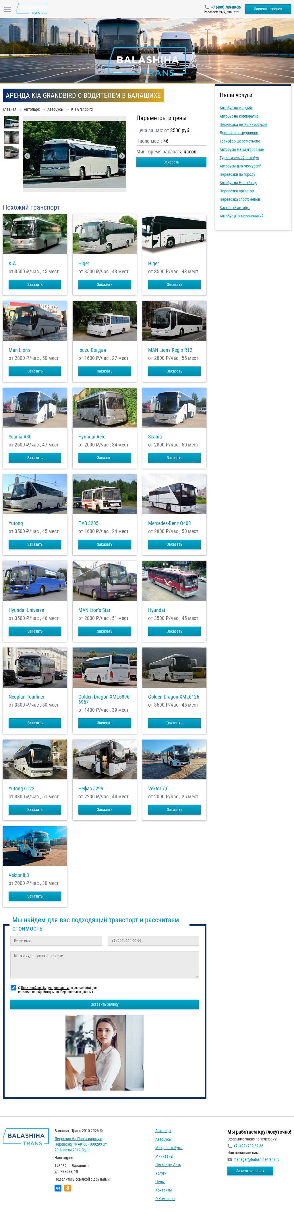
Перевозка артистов (237, 191)
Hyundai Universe (26, 610)
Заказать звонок (268, 9)
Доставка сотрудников (239, 132)
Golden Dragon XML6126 (173, 696)
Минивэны (164, 1156)
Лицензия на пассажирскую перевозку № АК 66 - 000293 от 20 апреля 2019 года (81, 1144)
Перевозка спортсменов (240, 199)
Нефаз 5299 (90, 788)
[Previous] (27, 156)
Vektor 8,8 (19, 875)
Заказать (171, 162)
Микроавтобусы (169, 1147)
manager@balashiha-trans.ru (256, 1159)
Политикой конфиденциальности (45, 988)
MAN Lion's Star (94, 610)
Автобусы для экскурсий (240, 166)
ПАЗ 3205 (88, 523)
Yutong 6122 (21, 788)
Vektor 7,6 (158, 788)
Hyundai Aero (92, 436)
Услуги (161, 1173)
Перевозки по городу (237, 174)
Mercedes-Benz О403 (169, 523)
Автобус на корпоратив (239, 116)
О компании (165, 1198)
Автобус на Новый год (238, 182)
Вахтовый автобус (235, 207)
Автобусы (163, 1139)
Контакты (163, 1190)
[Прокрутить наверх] (18, 1199)
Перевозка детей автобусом (243, 124)
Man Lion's (19, 350)
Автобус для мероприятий (242, 216)
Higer (83, 263)
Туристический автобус (239, 157)
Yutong (16, 523)
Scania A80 (20, 436)
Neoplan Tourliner (26, 696)
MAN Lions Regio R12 (170, 350)
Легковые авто (168, 1164)
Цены (160, 1181)
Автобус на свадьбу (236, 108)
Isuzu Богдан (92, 350)
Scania (155, 436)
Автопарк (163, 1130)
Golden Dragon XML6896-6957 (104, 699)
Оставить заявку (105, 1004)
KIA (12, 263)
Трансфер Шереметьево (240, 141)
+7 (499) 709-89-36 (226, 7)
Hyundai (156, 610)
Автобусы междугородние (242, 149)
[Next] (122, 156)
